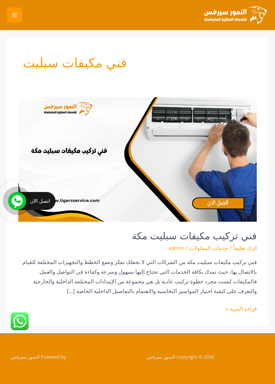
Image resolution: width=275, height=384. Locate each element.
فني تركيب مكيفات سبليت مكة (194, 235)
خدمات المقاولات (208, 247)
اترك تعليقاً (245, 247)
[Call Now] (17, 201)
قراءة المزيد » (241, 308)
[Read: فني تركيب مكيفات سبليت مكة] (137, 158)
